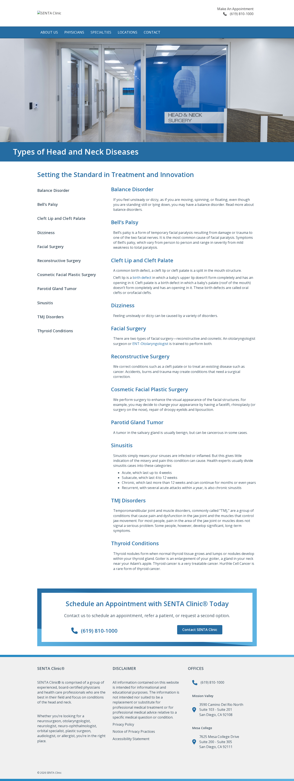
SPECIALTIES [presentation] (101, 32)
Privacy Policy (123, 724)
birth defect (142, 277)
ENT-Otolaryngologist (150, 343)
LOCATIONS (127, 32)
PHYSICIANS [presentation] (74, 32)
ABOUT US (49, 32)
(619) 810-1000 (242, 13)
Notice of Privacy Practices (134, 731)
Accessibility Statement (131, 738)
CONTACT (152, 32)
